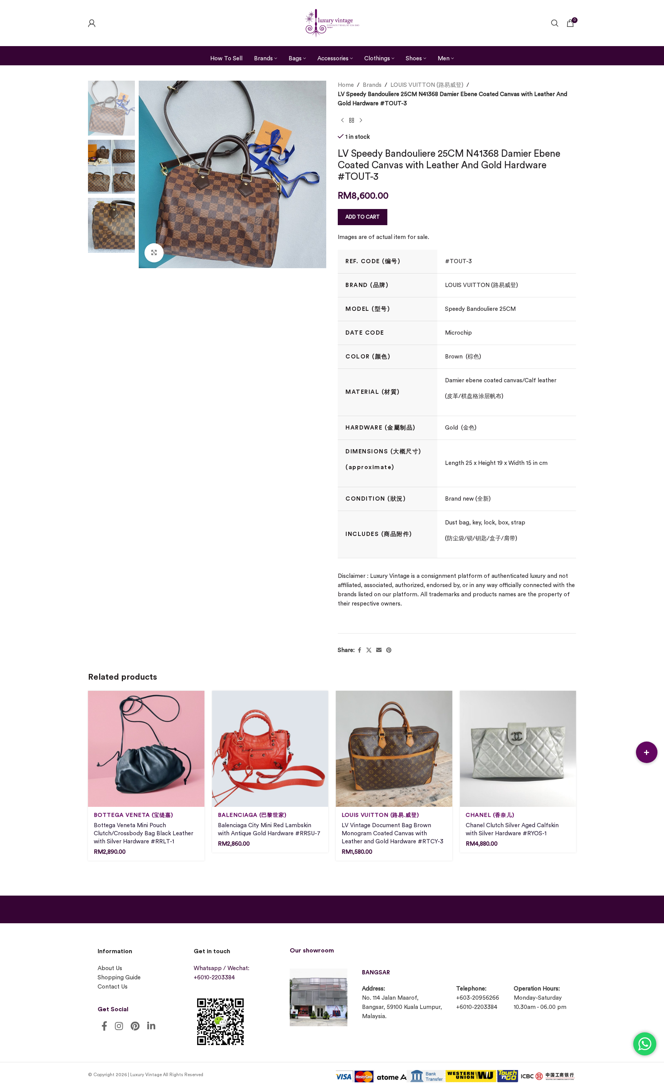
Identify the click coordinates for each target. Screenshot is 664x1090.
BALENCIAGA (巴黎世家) (252, 815)
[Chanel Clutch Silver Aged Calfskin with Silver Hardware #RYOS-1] (518, 749)
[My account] (92, 23)
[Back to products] (351, 120)
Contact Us (113, 987)
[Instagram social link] (119, 1027)
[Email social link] (379, 650)
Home (346, 85)
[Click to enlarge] (154, 252)
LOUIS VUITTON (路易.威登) (380, 815)
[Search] (555, 23)
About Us (110, 968)
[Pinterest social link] (389, 650)
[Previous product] (342, 120)
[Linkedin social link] (151, 1027)
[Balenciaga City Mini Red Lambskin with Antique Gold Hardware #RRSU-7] (270, 749)
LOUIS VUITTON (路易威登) (426, 85)
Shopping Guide (119, 978)
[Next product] (360, 120)
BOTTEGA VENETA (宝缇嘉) (133, 815)
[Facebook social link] (359, 650)
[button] (646, 752)
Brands (372, 85)
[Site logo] (332, 22)
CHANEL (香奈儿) (490, 815)
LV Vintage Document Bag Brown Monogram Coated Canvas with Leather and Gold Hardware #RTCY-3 (392, 833)
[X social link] (369, 650)
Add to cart (362, 216)
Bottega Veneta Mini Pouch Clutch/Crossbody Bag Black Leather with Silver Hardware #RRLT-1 (143, 833)
